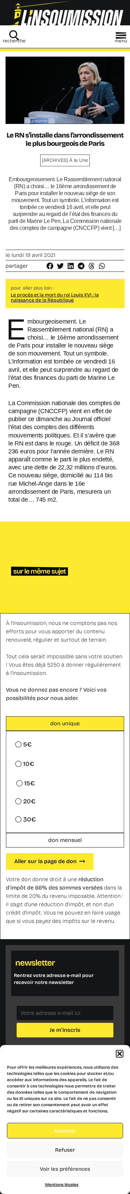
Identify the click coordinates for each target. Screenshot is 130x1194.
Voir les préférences (65, 1169)
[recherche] (14, 35)
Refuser (65, 1150)
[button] (119, 1053)
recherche (14, 41)
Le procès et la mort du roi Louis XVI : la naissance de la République (55, 297)
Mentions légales (61, 1184)
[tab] (65, 723)
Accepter (65, 1131)
